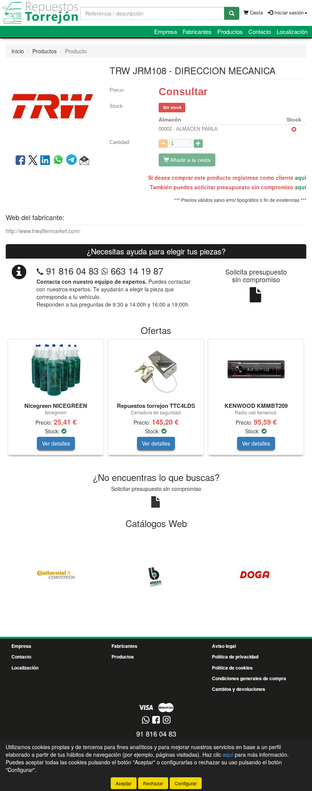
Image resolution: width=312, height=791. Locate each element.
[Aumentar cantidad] (198, 143)
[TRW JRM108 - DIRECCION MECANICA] (52, 105)
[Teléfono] (40, 270)
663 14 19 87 (135, 270)
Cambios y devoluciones (238, 689)
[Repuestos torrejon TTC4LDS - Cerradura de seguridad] (156, 369)
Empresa (165, 31)
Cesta (255, 12)
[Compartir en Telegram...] (73, 161)
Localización (292, 31)
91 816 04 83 (72, 270)
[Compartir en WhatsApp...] (59, 161)
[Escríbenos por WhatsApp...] (146, 720)
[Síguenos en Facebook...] (156, 720)
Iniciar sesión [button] (288, 12)
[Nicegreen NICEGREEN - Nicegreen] (56, 369)
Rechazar (153, 783)
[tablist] (156, 401)
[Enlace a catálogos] (56, 574)
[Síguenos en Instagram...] (166, 720)
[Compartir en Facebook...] (20, 161)
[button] (84, 161)
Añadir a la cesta (189, 160)
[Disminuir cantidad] (163, 143)
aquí (300, 177)
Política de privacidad (235, 656)
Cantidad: (120, 142)
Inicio (17, 51)
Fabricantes (197, 31)
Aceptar (124, 783)
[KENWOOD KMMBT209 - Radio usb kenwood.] (256, 369)
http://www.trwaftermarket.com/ (43, 231)
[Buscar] (231, 13)
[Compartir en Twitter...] (33, 161)
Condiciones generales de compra (249, 678)
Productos (230, 31)
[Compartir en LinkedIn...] (45, 161)
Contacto (259, 31)
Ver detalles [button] (56, 443)
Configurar (186, 783)
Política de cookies (232, 667)
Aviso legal (224, 645)
